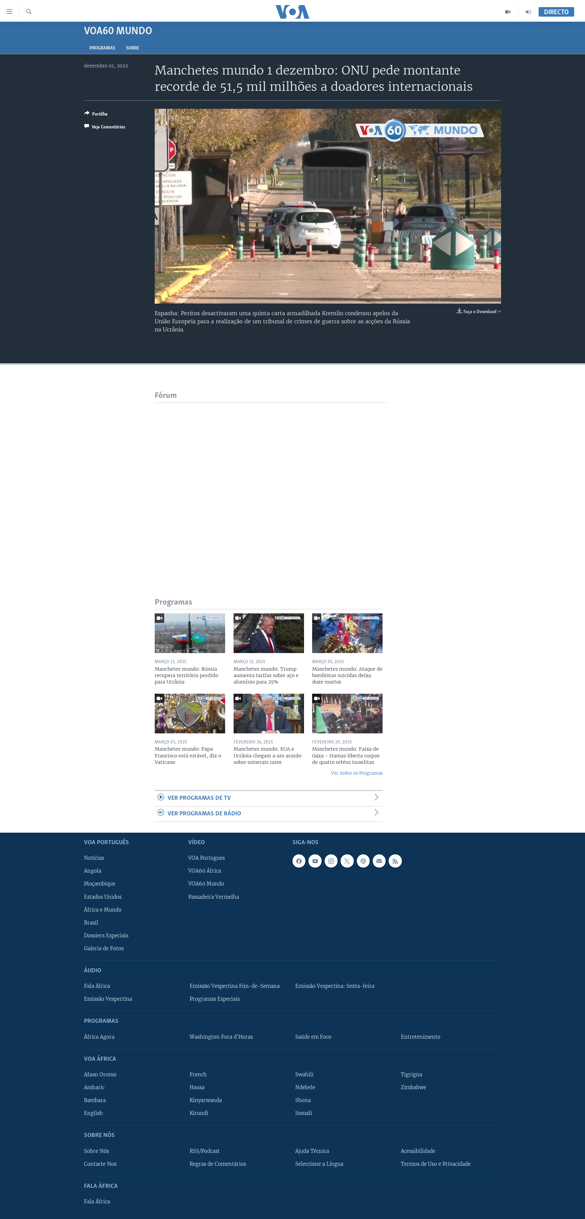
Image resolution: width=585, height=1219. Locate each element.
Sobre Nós (96, 1151)
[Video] (508, 12)
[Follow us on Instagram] (331, 860)
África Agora (99, 1037)
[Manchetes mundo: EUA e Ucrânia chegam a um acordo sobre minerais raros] (269, 713)
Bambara (95, 1100)
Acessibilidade (418, 1151)
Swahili (304, 1075)
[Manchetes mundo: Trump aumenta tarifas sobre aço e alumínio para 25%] (269, 633)
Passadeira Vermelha (213, 897)
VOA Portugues (206, 858)
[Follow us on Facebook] (298, 860)
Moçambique (99, 884)
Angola (92, 871)
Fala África (97, 986)
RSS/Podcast (205, 1151)
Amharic (94, 1087)
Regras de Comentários (218, 1164)
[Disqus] (271, 487)
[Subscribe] (379, 860)
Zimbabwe (413, 1087)
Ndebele (305, 1087)
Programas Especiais (215, 999)
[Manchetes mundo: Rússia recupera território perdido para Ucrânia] (190, 633)
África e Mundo (103, 910)
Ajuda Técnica (312, 1151)
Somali (303, 1113)
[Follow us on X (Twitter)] (347, 860)
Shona (303, 1100)
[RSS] (395, 860)
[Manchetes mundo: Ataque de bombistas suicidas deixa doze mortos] (347, 633)
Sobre (132, 48)
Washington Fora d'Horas (221, 1037)
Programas (102, 48)
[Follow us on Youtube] (314, 860)
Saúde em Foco (313, 1037)
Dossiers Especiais (106, 936)
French (198, 1075)
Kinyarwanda (206, 1100)
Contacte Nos (100, 1164)
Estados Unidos (103, 897)
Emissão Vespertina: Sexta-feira (334, 986)
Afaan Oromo (100, 1075)
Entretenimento (420, 1037)
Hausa (197, 1087)
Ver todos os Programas (357, 773)
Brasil (91, 922)
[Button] (96, 115)
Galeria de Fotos (104, 949)
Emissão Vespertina (108, 999)
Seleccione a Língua (319, 1164)
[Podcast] (363, 860)
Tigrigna (411, 1075)
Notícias (94, 858)
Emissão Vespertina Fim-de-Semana (235, 986)
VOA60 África (204, 871)
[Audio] (528, 12)
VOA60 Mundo (206, 884)
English (93, 1113)
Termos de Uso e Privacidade (436, 1164)
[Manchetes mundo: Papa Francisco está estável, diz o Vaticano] (190, 713)
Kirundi (199, 1113)
